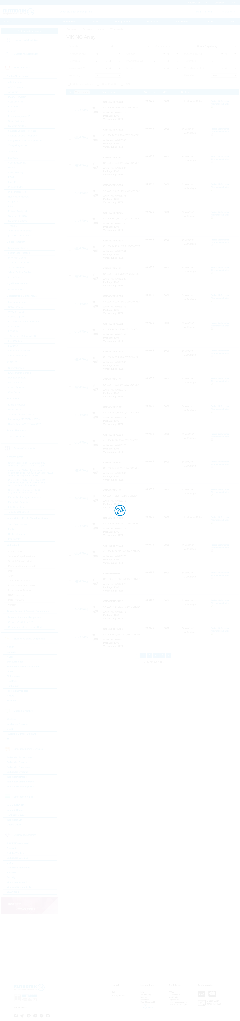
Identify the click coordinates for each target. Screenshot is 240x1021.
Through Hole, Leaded (19, 580)
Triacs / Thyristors (17, 436)
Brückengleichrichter (18, 248)
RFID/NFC (12, 872)
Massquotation (122, 21)
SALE (129, 84)
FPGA (11, 177)
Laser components (17, 302)
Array (10, 576)
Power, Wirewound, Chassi (21, 585)
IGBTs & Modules (16, 405)
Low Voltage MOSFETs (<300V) (24, 419)
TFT (9, 739)
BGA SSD (13, 158)
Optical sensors (15, 307)
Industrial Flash (15, 810)
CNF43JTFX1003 (113, 102)
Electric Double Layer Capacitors (24, 497)
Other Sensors (15, 392)
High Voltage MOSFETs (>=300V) (24, 424)
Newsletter (145, 999)
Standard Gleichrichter (19, 262)
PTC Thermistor (16, 600)
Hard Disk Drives (16, 815)
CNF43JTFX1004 (113, 434)
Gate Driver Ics (15, 102)
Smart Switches (16, 121)
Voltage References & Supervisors (25, 140)
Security (11, 877)
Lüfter (10, 671)
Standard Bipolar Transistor (21, 414)
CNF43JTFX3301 (113, 157)
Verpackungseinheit (194, 68)
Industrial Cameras (17, 777)
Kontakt (209, 21)
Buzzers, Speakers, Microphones (24, 617)
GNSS (10, 863)
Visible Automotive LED (20, 350)
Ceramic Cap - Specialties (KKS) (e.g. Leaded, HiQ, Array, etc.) (24, 491)
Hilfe (232, 21)
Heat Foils (12, 681)
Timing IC (13, 226)
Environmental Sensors (19, 373)
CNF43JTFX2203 (113, 240)
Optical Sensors (16, 387)
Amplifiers (13, 92)
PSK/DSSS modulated (18, 868)
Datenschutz (174, 994)
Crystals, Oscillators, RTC (21, 622)
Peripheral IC (14, 201)
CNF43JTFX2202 (113, 268)
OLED (10, 729)
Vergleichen (82, 92)
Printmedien (182, 21)
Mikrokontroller (15, 187)
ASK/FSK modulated (18, 843)
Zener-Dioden (15, 277)
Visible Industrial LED (19, 355)
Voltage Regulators (17, 145)
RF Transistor (15, 409)
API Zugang (145, 994)
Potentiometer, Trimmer (19, 590)
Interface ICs (14, 106)
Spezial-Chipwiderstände (20, 561)
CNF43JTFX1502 (113, 351)
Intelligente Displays (17, 724)
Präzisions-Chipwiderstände (22, 566)
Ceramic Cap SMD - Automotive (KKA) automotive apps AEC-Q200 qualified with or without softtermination (27, 482)
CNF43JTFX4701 (113, 462)
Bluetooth (12, 848)
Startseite (8, 21)
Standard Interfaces (17, 221)
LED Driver (13, 346)
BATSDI (11, 647)
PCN (95, 21)
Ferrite (11, 529)
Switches (11, 700)
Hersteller (189, 75)
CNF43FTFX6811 (113, 573)
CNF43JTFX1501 (113, 379)
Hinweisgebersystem (178, 1002)
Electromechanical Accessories (23, 666)
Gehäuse (130, 54)
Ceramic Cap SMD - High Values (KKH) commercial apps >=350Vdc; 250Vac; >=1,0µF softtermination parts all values (31, 473)
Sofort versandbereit (83, 84)
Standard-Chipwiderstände (21, 556)
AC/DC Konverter (16, 87)
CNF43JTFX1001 (113, 490)
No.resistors (74, 61)
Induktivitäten (14, 539)
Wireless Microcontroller (19, 887)
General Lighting (16, 317)
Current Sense (15, 551)
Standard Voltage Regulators (22, 136)
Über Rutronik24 (147, 1002)
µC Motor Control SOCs (20, 235)
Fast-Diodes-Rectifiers (19, 253)
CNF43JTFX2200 (113, 296)
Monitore (11, 719)
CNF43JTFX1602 (113, 323)
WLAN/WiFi (13, 892)
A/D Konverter (15, 82)
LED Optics (13, 331)
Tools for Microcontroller (20, 231)
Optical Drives (14, 825)
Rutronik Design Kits (18, 211)
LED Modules (15, 341)
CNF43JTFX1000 (113, 518)
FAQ (142, 992)
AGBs (171, 992)
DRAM (11, 167)
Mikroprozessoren (17, 192)
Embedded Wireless (17, 858)
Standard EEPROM (18, 216)
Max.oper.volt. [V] (77, 68)
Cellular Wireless (15, 853)
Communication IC (17, 163)
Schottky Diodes (16, 267)
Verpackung (74, 75)
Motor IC (12, 111)
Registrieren (147, 1007)
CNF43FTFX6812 (113, 545)
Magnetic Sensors (17, 378)
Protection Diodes (17, 258)
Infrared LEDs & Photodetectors (23, 321)
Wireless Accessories (18, 882)
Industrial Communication (20, 782)
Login (145, 1004)
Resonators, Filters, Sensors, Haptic (26, 627)
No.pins (130, 68)
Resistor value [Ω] (77, 54)
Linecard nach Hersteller (26, 54)
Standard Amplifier (17, 126)
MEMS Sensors (16, 382)
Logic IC (12, 182)
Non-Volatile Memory (18, 197)
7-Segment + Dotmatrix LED (22, 336)
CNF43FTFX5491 (113, 629)
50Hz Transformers (17, 524)
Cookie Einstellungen (178, 1004)
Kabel (10, 657)
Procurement (69, 21)
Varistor (12, 605)
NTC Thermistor (16, 595)
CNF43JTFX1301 (113, 407)
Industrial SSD (14, 820)
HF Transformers (16, 534)
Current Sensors (16, 368)
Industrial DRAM (15, 805)
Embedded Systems (17, 772)
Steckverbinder (15, 662)
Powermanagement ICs (19, 116)
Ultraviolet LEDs (16, 312)
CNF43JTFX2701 (113, 212)
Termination (190, 61)
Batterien (11, 652)
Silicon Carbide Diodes (19, 272)
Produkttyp (74, 46)
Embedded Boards (17, 762)
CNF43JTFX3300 (113, 185)
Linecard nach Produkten (26, 40)
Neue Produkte (109, 84)
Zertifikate (173, 997)
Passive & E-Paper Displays (21, 734)
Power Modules (16, 289)
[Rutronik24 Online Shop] (18, 11)
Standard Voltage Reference (22, 131)
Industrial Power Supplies (20, 786)
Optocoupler (14, 326)
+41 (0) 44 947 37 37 (121, 995)
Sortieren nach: (162, 46)
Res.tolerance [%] (193, 54)
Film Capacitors (16, 507)
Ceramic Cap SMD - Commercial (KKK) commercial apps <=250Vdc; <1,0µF (27, 464)
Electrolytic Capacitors (19, 502)
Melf (10, 571)
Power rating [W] (134, 61)
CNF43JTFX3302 (113, 129)
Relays (10, 696)
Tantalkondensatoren (18, 512)
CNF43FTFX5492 (113, 601)
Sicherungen (13, 676)
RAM (10, 206)
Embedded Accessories (19, 757)
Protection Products (17, 691)
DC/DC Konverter (17, 97)
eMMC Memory (15, 172)
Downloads (152, 21)
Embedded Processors (19, 767)
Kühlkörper (13, 686)
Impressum (174, 999)
